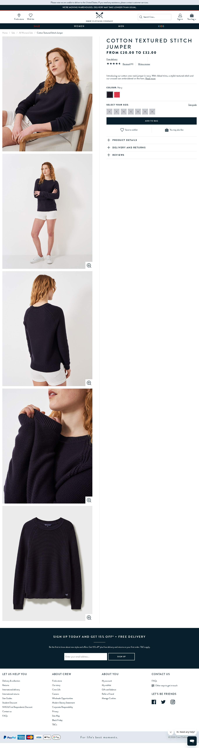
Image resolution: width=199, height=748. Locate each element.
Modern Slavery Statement (63, 702)
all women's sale (26, 32)
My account (107, 680)
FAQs (5, 715)
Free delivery (111, 59)
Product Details (124, 140)
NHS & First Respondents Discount (17, 707)
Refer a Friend (108, 694)
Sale (37, 26)
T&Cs (54, 724)
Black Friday (57, 720)
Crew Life (56, 689)
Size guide (192, 104)
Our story (56, 685)
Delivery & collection (11, 680)
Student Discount (9, 702)
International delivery (11, 689)
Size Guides (7, 698)
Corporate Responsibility (62, 707)
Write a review (144, 64)
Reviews (126, 64)
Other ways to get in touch (166, 685)
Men (121, 26)
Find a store (57, 680)
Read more (150, 78)
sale (13, 32)
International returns (10, 694)
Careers (55, 694)
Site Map (56, 715)
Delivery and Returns (129, 147)
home (5, 32)
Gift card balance (109, 689)
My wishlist (106, 685)
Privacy (55, 711)
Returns (5, 685)
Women (79, 26)
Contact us (7, 711)
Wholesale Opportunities (62, 698)
